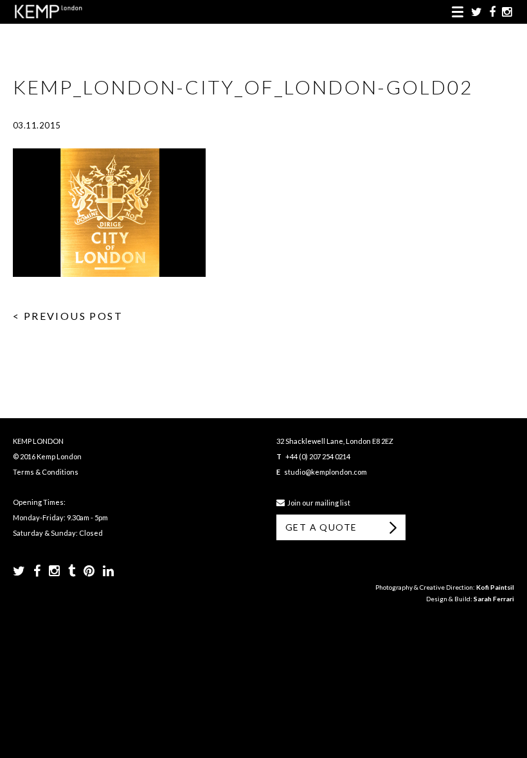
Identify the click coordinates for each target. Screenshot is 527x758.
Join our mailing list (317, 502)
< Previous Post (68, 316)
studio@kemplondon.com (325, 472)
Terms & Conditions (45, 472)
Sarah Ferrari (494, 599)
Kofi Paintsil (495, 587)
